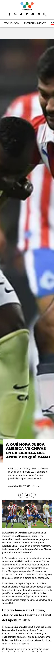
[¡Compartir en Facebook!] (20, 495)
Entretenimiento (35, 23)
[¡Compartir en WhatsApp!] (33, 495)
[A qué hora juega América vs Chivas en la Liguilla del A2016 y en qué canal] (27, 250)
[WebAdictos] (27, 6)
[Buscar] (44, 14)
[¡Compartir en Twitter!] (27, 495)
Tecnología (12, 23)
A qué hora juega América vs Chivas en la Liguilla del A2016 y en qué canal (28, 450)
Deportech (38, 486)
